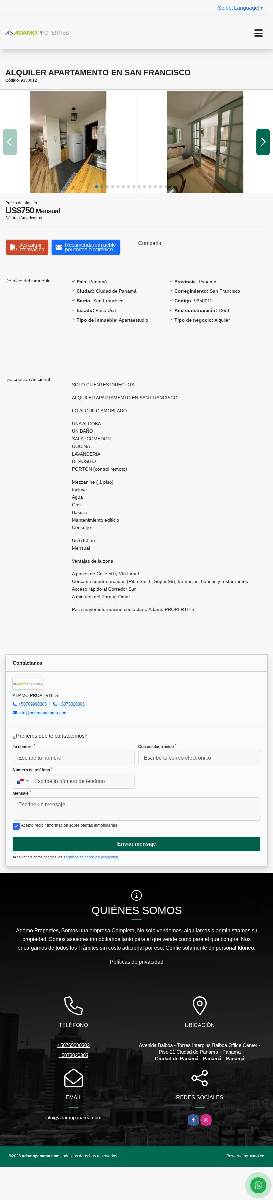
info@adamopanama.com (43, 712)
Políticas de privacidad (136, 962)
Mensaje (22, 793)
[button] (96, 186)
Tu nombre (24, 746)
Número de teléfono (32, 769)
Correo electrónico (157, 746)
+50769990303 (32, 704)
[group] (68, 142)
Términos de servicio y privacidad (90, 857)
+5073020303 (72, 704)
